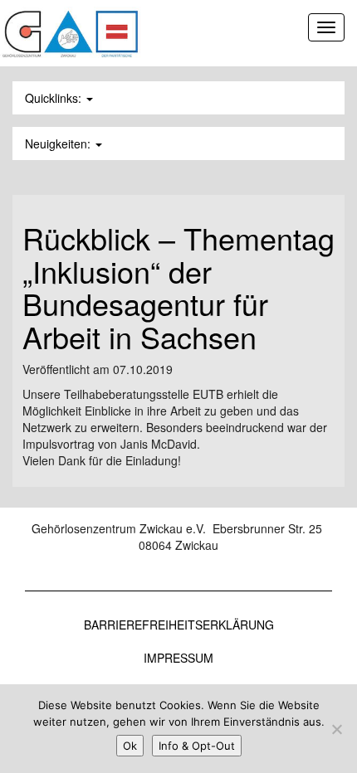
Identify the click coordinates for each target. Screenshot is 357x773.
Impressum (178, 657)
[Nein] (336, 729)
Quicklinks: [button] (55, 98)
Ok (130, 745)
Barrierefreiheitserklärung (179, 624)
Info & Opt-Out (197, 745)
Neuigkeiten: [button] (59, 143)
